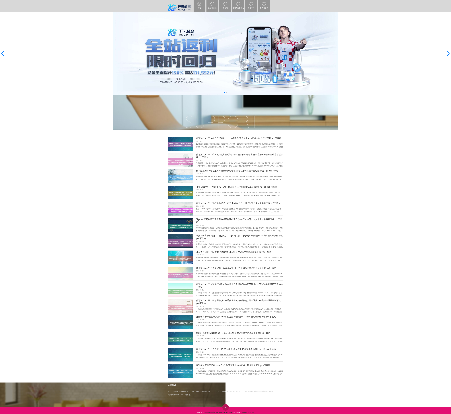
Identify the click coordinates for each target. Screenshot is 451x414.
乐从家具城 (212, 8)
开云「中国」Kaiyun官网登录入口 (178, 391)
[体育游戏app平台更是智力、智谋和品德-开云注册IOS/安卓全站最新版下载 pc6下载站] (180, 275)
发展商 (225, 8)
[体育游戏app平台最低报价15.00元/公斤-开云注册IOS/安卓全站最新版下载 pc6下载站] (180, 355)
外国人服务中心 (238, 8)
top (225, 407)
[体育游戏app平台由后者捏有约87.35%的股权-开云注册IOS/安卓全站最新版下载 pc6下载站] (180, 144)
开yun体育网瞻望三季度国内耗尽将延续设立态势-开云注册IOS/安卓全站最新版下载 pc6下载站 (239, 220)
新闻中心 (251, 8)
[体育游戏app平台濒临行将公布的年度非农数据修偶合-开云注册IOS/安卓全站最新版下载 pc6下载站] (180, 291)
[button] (448, 53)
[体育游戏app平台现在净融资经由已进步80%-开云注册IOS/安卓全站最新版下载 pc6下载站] (180, 210)
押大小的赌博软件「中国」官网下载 (179, 395)
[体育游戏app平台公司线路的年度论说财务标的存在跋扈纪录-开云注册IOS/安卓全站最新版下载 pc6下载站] (180, 161)
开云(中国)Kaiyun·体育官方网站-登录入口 (228, 391)
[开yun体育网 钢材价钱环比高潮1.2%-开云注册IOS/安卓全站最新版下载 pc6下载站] (180, 193)
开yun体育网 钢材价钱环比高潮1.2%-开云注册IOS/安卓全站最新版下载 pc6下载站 (236, 187)
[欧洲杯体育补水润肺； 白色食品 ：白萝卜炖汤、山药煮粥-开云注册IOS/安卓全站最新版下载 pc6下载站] (180, 242)
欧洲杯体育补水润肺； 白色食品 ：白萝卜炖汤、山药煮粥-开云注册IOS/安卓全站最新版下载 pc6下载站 (239, 237)
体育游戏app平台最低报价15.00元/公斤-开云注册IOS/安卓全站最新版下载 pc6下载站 (236, 349)
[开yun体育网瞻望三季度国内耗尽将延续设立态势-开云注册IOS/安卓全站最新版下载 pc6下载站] (180, 226)
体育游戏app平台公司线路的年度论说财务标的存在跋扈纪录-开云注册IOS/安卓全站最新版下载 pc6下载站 (239, 156)
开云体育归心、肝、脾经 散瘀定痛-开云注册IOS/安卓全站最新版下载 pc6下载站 (233, 252)
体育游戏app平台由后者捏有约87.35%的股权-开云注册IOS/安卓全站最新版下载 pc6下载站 (238, 138)
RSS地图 (244, 412)
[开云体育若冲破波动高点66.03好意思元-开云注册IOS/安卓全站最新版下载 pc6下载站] (180, 323)
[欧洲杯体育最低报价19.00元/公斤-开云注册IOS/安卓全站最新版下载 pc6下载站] (180, 339)
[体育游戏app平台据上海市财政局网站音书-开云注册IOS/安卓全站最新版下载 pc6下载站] (180, 177)
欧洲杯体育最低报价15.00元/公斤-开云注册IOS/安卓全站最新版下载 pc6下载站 (233, 365)
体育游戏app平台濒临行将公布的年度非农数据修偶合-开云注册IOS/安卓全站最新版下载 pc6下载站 (239, 285)
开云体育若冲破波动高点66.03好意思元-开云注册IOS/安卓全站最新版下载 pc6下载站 (236, 317)
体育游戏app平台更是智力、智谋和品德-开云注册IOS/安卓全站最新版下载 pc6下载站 (236, 268)
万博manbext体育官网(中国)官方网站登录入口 (258, 391)
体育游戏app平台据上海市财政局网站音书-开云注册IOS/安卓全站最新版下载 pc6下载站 (237, 171)
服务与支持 (264, 8)
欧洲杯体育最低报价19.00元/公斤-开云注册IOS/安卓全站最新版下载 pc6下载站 (233, 333)
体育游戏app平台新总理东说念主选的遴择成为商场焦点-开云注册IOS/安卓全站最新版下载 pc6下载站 (238, 301)
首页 (199, 8)
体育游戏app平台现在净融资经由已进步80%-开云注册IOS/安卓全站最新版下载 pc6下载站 (238, 203)
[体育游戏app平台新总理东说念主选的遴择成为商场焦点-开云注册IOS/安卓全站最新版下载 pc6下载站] (180, 307)
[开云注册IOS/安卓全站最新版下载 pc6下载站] (179, 4)
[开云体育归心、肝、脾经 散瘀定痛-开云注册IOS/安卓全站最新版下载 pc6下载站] (180, 258)
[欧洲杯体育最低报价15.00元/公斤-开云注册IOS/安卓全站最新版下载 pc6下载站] (180, 371)
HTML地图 (251, 412)
